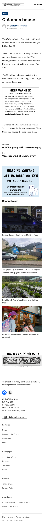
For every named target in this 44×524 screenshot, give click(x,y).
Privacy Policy (8, 488)
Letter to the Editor (10, 506)
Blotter (5, 442)
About (4, 469)
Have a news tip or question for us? (16, 502)
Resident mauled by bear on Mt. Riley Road (20, 235)
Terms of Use (7, 484)
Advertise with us (9, 457)
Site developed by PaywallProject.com (16, 517)
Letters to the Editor (10, 434)
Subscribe (6, 465)
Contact (5, 461)
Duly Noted (6, 438)
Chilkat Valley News (18, 26)
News (5, 14)
